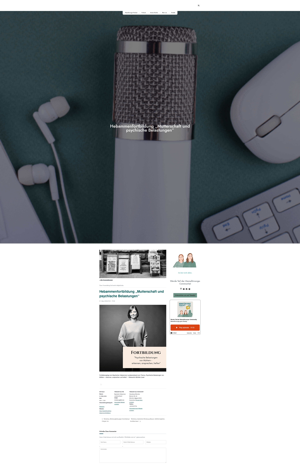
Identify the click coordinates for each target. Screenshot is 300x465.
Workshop (101, 406)
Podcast (144, 13)
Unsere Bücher (154, 13)
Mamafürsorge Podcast (150, 5)
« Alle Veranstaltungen (106, 280)
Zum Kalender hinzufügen (110, 384)
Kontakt (173, 13)
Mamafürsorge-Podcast (131, 13)
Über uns (164, 13)
